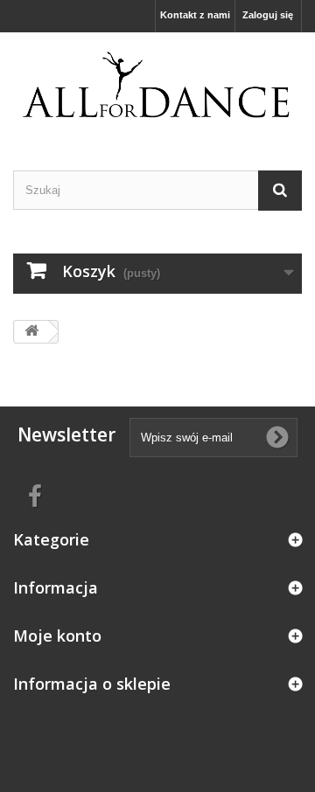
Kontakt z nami (195, 15)
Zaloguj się (267, 15)
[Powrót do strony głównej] (31, 332)
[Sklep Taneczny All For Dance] (157, 86)
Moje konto (57, 635)
